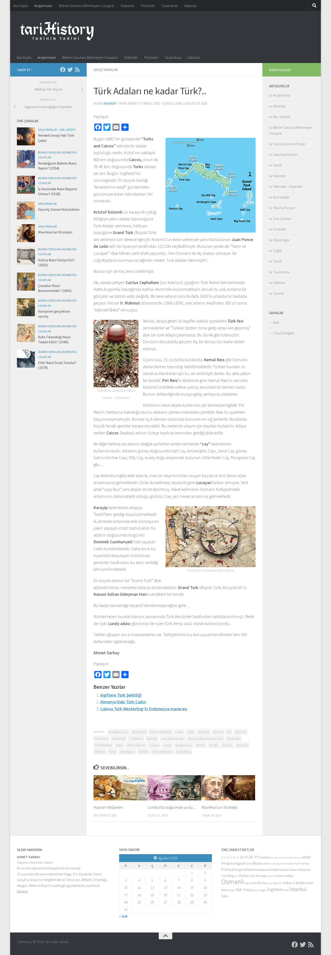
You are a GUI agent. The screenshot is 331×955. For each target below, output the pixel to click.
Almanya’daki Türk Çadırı (123, 701)
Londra (278, 876)
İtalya (224, 896)
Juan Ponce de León (172, 738)
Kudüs (243, 876)
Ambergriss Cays (118, 732)
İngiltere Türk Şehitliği (121, 695)
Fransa (227, 869)
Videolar (190, 5)
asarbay (109, 103)
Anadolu (264, 857)
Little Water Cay (136, 745)
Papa (247, 883)
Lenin (270, 876)
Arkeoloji (279, 106)
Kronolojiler (281, 197)
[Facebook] (63, 69)
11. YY (229, 857)
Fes (229, 732)
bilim (249, 863)
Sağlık (277, 250)
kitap (230, 876)
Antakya (274, 857)
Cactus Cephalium (160, 732)
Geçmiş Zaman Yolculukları (58, 209)
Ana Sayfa (20, 5)
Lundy (167, 745)
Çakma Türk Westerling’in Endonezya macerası (143, 708)
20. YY (253, 857)
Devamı (22, 891)
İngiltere (275, 889)
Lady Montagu (258, 876)
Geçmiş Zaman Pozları (289, 144)
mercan (200, 745)
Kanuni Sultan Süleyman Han (205, 738)
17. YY (236, 857)
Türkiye (248, 890)
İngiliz (263, 890)
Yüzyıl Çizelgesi (283, 333)
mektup (289, 876)
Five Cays (240, 732)
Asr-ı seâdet (67, 130)
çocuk (256, 890)
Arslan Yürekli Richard (290, 857)
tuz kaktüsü (183, 751)
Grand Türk (118, 738)
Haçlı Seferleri (245, 869)
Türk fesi (143, 751)
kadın (275, 869)
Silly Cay (100, 751)
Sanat (277, 261)
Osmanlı (232, 882)
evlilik (273, 863)
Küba (119, 745)
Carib (190, 732)
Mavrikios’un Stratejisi (219, 807)
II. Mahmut (136, 738)
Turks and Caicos (162, 751)
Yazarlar (278, 293)
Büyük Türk (139, 732)
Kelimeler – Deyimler (287, 186)
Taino (112, 751)
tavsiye (231, 890)
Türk (239, 889)
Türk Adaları (127, 751)
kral (237, 876)
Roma (261, 882)
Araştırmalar (43, 5)
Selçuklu (277, 883)
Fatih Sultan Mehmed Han (294, 863)
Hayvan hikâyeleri (108, 807)
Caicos (179, 732)
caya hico (203, 732)
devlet (266, 863)
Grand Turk (101, 738)
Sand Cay (242, 745)
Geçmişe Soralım (285, 154)
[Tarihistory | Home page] (57, 31)
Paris (254, 883)
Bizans (257, 863)
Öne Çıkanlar (282, 218)
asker (306, 857)
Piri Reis (213, 745)
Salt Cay (227, 745)
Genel (277, 165)
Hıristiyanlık (263, 870)
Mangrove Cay (183, 745)
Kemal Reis (233, 738)
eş (278, 863)
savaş (269, 883)
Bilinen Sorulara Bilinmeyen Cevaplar (86, 5)
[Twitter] (70, 69)
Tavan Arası (169, 5)
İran (286, 890)
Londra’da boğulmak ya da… (171, 807)
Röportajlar (281, 240)
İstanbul (297, 889)
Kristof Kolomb (103, 745)
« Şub (123, 916)
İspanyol (152, 738)
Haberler (127, 5)
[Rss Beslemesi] (77, 69)
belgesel (239, 863)
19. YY (244, 857)
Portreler (148, 5)
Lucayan (154, 745)
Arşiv (276, 322)
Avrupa (226, 863)
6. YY (223, 857)
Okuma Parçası (284, 207)
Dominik (218, 732)
